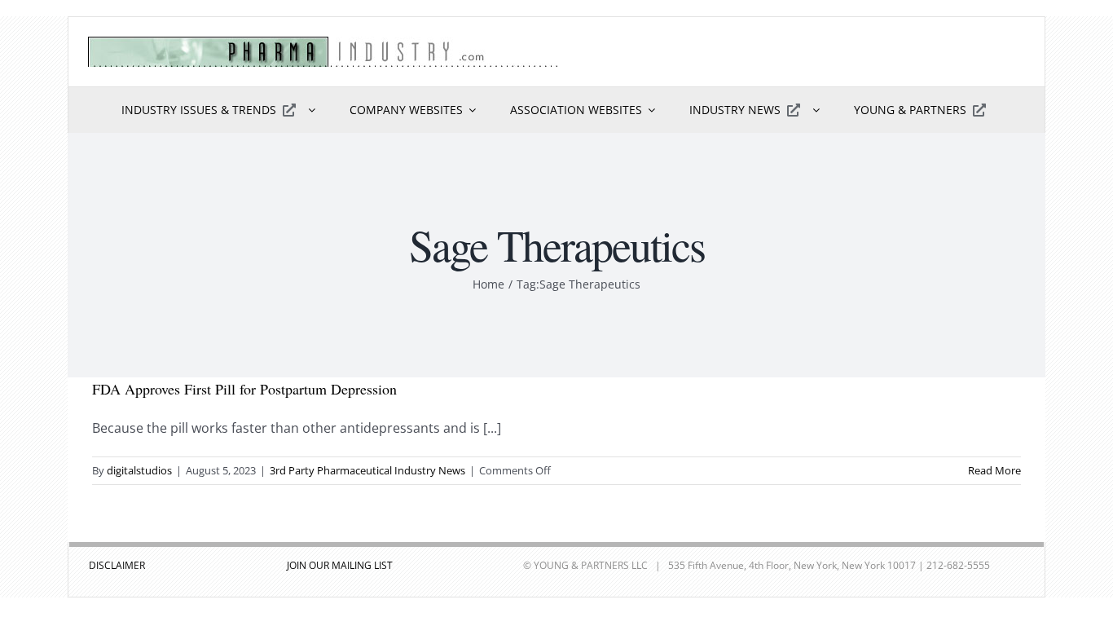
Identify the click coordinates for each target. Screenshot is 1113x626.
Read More (994, 470)
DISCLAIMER (117, 565)
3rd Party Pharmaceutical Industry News (367, 470)
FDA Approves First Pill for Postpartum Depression (244, 389)
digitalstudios (139, 470)
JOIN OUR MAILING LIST (340, 565)
